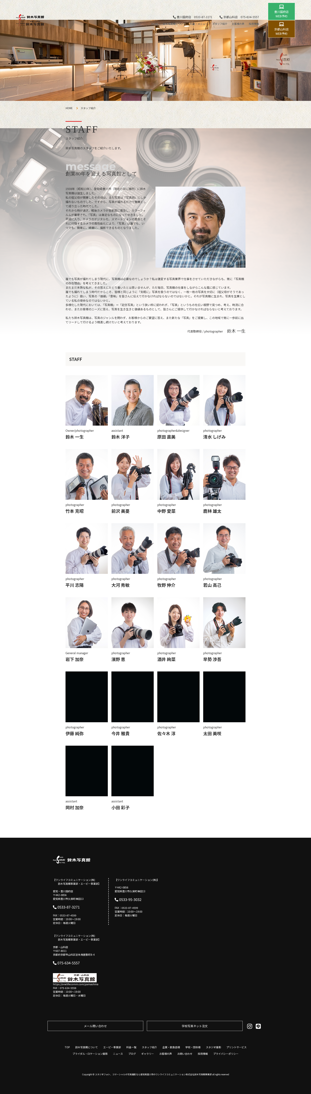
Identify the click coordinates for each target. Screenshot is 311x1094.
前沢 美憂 (120, 511)
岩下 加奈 (75, 659)
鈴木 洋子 (120, 437)
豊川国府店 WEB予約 (281, 14)
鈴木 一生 (75, 437)
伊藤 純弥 (75, 733)
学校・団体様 (192, 1047)
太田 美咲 (212, 733)
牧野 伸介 (166, 585)
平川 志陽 (75, 585)
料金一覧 (131, 1047)
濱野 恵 (118, 659)
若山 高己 (212, 585)
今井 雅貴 (120, 733)
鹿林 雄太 (212, 511)
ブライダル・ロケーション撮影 (90, 1053)
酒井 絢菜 (166, 659)
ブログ (132, 1053)
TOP (67, 1047)
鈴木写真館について (174, 24)
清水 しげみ (214, 437)
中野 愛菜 (166, 511)
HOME (154, 24)
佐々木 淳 (166, 733)
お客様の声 (238, 24)
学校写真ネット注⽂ (195, 1026)
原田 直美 (166, 437)
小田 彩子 (120, 807)
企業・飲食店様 (171, 1047)
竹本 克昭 (75, 511)
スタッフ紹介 (219, 24)
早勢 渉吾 (212, 659)
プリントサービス (236, 1047)
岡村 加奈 (75, 807)
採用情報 (254, 24)
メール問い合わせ (95, 1026)
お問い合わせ (184, 1053)
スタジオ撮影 (213, 1047)
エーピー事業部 (112, 1047)
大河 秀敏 (120, 585)
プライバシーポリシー (225, 1053)
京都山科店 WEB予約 (281, 31)
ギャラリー (147, 1053)
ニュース (118, 1053)
